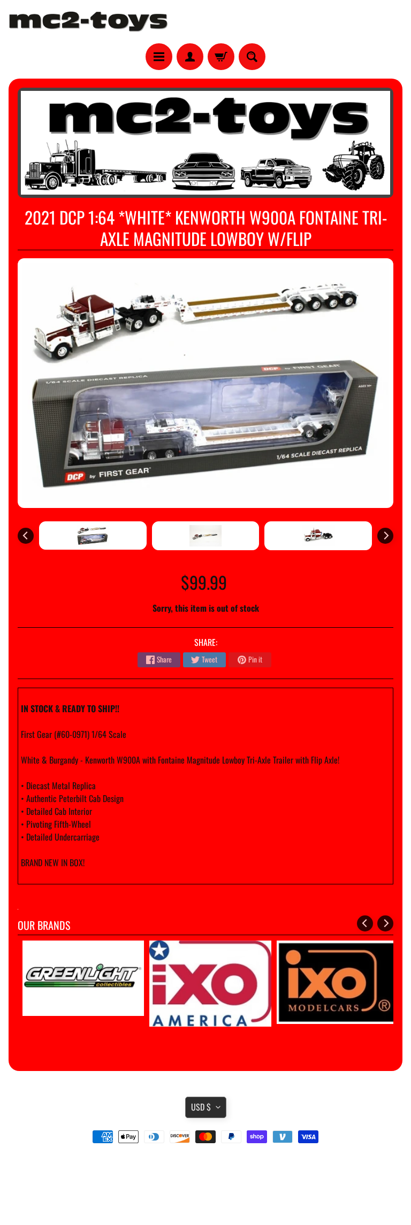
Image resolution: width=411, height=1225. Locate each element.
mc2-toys (204, 1194)
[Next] (385, 536)
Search (206, 1166)
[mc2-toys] (89, 22)
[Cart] (221, 56)
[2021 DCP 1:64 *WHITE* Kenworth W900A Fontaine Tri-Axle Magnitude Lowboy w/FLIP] (93, 535)
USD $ (201, 1106)
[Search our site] (252, 56)
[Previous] (26, 536)
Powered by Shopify (205, 1203)
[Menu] (159, 56)
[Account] (190, 56)
